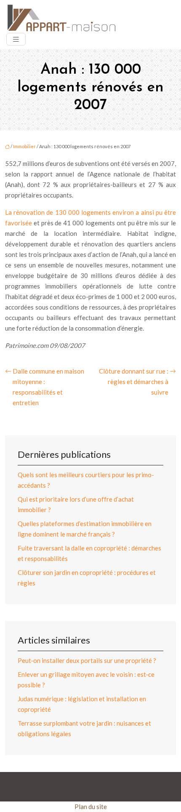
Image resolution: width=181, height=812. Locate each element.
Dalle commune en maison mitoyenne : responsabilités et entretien (48, 386)
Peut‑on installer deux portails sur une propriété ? (87, 660)
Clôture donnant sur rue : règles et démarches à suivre (133, 381)
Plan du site (91, 806)
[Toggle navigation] (16, 39)
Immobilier (24, 146)
